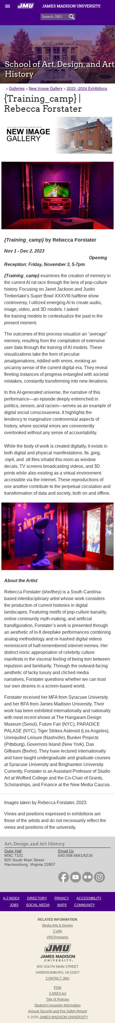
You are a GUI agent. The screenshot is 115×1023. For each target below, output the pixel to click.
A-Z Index (11, 898)
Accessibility (88, 898)
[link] (63, 881)
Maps (62, 905)
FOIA (57, 988)
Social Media (38, 905)
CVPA (57, 931)
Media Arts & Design (57, 925)
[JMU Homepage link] (57, 961)
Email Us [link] (66, 851)
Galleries (17, 88)
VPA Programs (57, 937)
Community (84, 905)
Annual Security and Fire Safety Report (57, 1011)
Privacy (61, 898)
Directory (37, 898)
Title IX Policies (57, 999)
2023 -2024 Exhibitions (87, 88)
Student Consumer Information (57, 1005)
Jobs (14, 905)
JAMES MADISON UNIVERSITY (63, 1017)
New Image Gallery (46, 88)
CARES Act (57, 994)
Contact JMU (58, 978)
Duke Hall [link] (12, 851)
